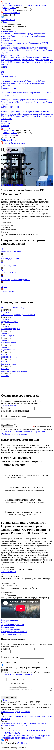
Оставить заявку (8, 406)
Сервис (4, 52)
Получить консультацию (12, 185)
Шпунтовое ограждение (29, 59)
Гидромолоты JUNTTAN (40, 43)
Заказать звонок (8, 20)
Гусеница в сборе (9, 357)
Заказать (5, 312)
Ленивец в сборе (8, 343)
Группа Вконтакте (12, 140)
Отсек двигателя (8, 50)
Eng (6, 64)
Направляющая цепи (10, 329)
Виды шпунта (46, 59)
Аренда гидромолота (20, 36)
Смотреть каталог (9, 291)
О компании (6, 5)
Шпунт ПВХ (7, 62)
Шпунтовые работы (10, 55)
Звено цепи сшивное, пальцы (14, 371)
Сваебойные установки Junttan (14, 43)
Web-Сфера (22, 743)
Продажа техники (9, 41)
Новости (34, 5)
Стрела (49, 50)
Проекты (17, 5)
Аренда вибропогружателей (13, 34)
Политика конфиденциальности (15, 711)
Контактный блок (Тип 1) (12, 307)
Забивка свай (19, 62)
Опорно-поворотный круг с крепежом (18, 314)
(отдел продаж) (28, 738)
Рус (2, 64)
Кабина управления (22, 48)
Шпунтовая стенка (9, 59)
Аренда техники (8, 31)
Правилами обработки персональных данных (23, 433)
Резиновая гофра (8, 364)
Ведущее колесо (8, 350)
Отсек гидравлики (39, 48)
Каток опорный (8, 336)
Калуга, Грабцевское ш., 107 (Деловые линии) (24, 730)
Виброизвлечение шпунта (37, 57)
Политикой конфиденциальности (17, 432)
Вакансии (25, 5)
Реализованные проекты (23, 716)
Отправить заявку (9, 697)
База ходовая (6, 48)
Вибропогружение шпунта (13, 57)
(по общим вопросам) (20, 735)
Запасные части (8, 45)
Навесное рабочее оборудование (30, 50)
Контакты (43, 5)
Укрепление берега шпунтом (38, 62)
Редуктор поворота (9, 321)
